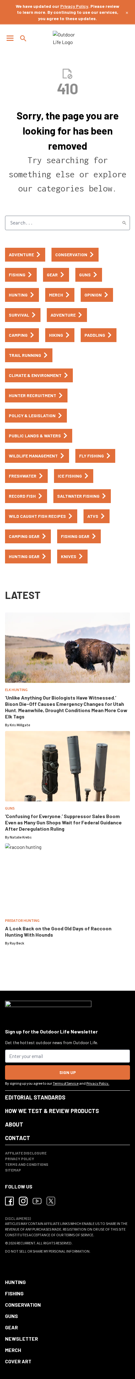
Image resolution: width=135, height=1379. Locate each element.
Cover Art (18, 1361)
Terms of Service (65, 1083)
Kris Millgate (20, 725)
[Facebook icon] (9, 1201)
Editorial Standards (35, 1097)
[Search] (124, 223)
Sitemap (13, 1170)
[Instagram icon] (23, 1201)
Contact (17, 1137)
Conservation (23, 1305)
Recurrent (26, 1243)
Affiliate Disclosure (25, 1153)
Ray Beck (17, 943)
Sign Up (67, 1072)
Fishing (14, 1293)
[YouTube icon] (37, 1201)
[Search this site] (23, 38)
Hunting (15, 1282)
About (14, 1124)
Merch (13, 1350)
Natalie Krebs (21, 837)
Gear (11, 1327)
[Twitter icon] (50, 1201)
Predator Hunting (22, 921)
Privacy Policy (74, 6)
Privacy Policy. (97, 1083)
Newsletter (21, 1339)
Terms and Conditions (26, 1164)
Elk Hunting (16, 690)
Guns (10, 808)
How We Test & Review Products (52, 1110)
